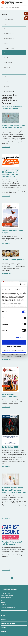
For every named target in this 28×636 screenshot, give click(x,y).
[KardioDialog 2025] (10, 429)
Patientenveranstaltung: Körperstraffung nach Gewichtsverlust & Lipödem (14, 489)
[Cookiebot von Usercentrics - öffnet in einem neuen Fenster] (19, 284)
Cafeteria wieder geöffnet (13, 259)
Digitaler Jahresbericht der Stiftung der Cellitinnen (13, 126)
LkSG (2, 600)
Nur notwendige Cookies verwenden (14, 350)
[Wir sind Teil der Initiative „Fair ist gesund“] (10, 532)
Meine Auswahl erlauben (14, 346)
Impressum (4, 604)
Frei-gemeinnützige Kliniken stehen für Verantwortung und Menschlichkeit (10, 173)
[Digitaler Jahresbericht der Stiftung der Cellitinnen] (10, 118)
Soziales (3, 627)
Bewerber (3, 631)
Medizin (3, 619)
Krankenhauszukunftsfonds (8, 607)
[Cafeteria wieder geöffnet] (10, 253)
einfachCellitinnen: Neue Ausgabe (12, 231)
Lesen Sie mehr (6, 147)
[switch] (24, 318)
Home (2, 7)
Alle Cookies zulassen (14, 342)
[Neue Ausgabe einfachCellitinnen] (10, 379)
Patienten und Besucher (8, 623)
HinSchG (3, 602)
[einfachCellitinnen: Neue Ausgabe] (10, 215)
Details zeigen (19, 337)
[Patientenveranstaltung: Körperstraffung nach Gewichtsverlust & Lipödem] (10, 479)
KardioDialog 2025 (10, 447)
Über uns (8, 7)
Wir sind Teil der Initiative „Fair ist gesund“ (13, 543)
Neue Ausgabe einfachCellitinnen (10, 395)
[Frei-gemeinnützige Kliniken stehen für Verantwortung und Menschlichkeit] (10, 160)
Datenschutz (4, 606)
